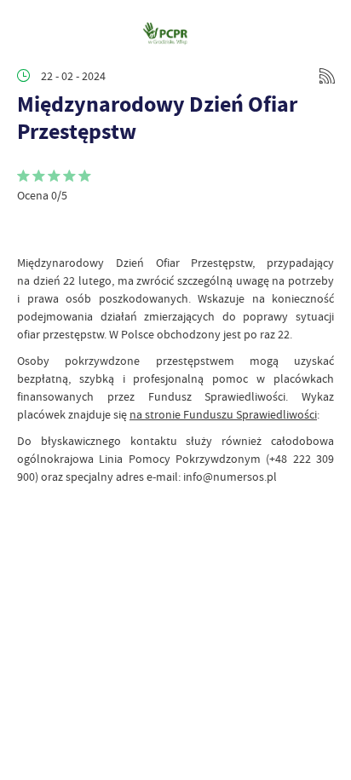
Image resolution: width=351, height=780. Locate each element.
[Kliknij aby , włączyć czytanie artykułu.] (30, 228)
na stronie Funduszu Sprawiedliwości (223, 414)
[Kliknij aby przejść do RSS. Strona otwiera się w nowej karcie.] (327, 75)
